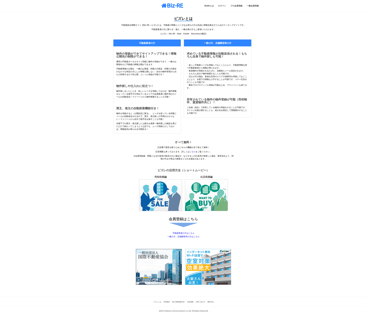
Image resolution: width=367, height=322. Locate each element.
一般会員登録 (253, 5)
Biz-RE (175, 5)
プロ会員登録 (236, 5)
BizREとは (209, 5)
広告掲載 (190, 302)
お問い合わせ (200, 302)
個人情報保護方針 (178, 302)
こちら (193, 151)
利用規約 (167, 302)
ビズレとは (157, 302)
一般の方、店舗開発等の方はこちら (183, 236)
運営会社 (210, 302)
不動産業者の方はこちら (183, 233)
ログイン (222, 5)
